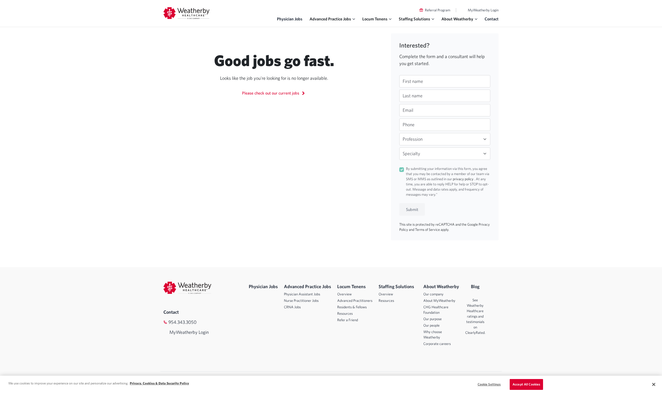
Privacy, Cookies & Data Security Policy (159, 383)
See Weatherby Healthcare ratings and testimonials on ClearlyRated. (475, 316)
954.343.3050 (182, 322)
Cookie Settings (489, 384)
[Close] (653, 384)
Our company (433, 294)
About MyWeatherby (439, 300)
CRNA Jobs (292, 307)
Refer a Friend (347, 320)
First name (413, 81)
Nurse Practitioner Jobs (301, 300)
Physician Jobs (289, 19)
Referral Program (437, 10)
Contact (492, 19)
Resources (345, 313)
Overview (344, 294)
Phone (409, 124)
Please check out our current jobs (271, 93)
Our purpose (432, 319)
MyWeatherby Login (483, 10)
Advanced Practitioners (354, 300)
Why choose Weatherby (432, 334)
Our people (431, 325)
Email (408, 110)
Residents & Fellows (352, 307)
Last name (413, 95)
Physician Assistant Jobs (302, 294)
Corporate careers (437, 344)
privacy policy (463, 179)
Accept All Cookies (526, 384)
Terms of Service (428, 229)
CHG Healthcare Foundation (435, 309)
